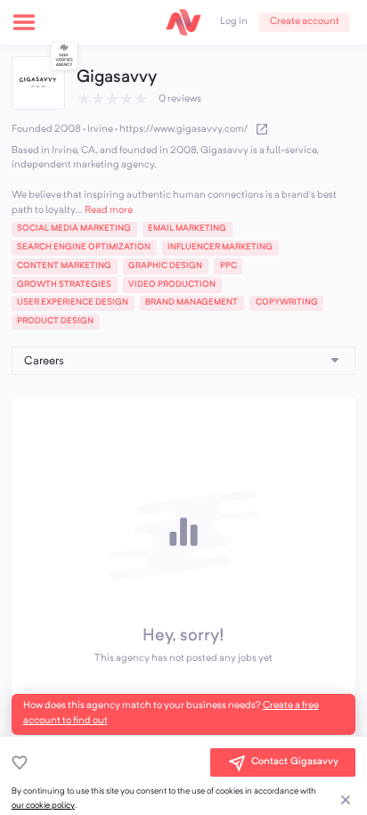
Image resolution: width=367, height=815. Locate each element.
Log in (234, 22)
